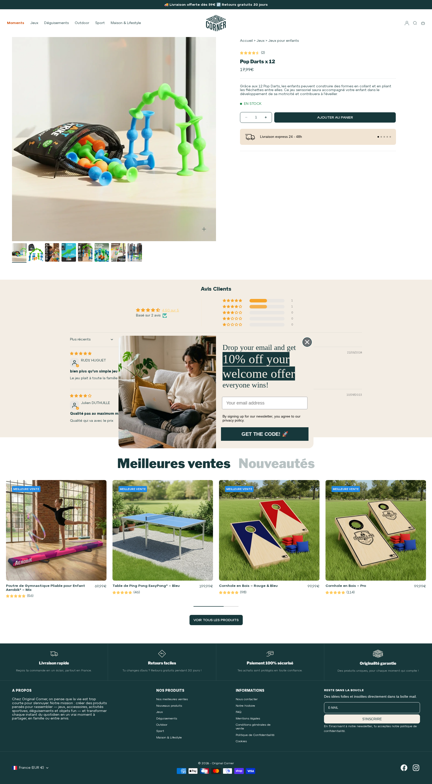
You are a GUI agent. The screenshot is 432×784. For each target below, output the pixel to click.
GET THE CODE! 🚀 (265, 434)
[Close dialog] (307, 342)
